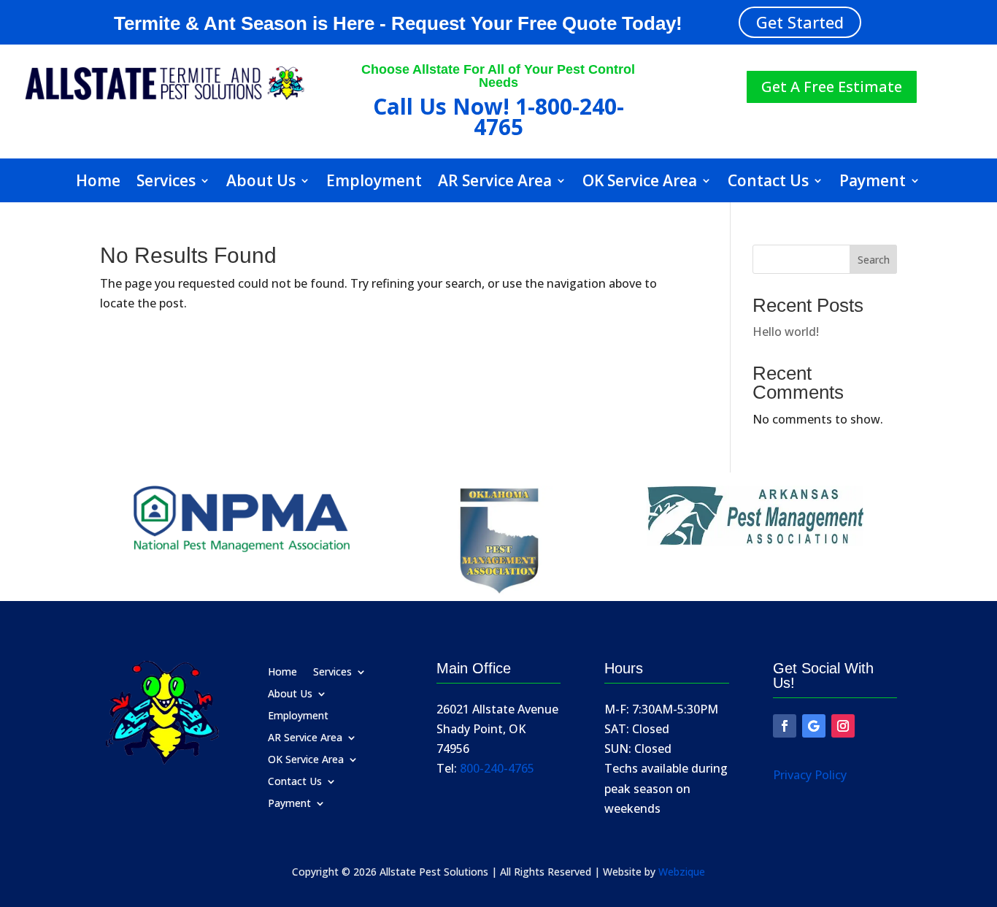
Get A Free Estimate (831, 86)
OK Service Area (639, 183)
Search (874, 260)
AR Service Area (495, 183)
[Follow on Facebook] (784, 726)
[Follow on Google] (813, 726)
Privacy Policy (810, 775)
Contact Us (768, 183)
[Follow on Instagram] (843, 726)
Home (98, 183)
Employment (374, 183)
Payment (872, 183)
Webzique (681, 872)
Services (166, 183)
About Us (261, 183)
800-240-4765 (497, 768)
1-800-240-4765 (549, 116)
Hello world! (785, 332)
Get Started (800, 22)
